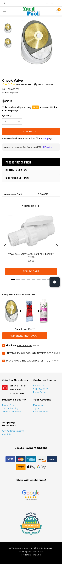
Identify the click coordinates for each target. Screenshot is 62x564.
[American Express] (31, 459)
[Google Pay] (41, 467)
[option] (37, 42)
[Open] (55, 282)
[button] (9, 84)
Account (50, 3)
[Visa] (10, 459)
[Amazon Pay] (21, 467)
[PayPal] (52, 459)
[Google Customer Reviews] (30, 495)
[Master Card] (21, 459)
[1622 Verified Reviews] (31, 535)
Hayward (14, 92)
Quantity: (7, 115)
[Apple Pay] (31, 467)
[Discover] (41, 459)
